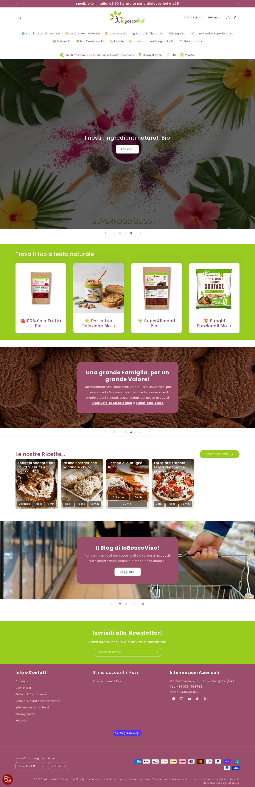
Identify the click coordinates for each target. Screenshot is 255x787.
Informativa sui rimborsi (32, 707)
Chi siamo (22, 681)
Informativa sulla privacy (134, 779)
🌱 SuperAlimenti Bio (156, 323)
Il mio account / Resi (107, 681)
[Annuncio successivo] (238, 3)
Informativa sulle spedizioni (210, 779)
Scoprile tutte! (217, 454)
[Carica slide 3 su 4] (125, 233)
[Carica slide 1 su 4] (114, 233)
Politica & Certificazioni (31, 694)
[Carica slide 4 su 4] (131, 233)
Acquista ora (31, 208)
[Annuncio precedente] (17, 3)
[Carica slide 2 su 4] (120, 233)
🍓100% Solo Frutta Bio (40, 323)
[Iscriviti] (157, 652)
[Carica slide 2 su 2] (125, 603)
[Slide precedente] (105, 233)
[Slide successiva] (140, 233)
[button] (19, 17)
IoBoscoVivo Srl (52, 779)
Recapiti (235, 779)
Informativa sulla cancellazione (221, 782)
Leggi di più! (127, 407)
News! (127, 572)
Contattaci (23, 688)
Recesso (21, 721)
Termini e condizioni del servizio (37, 701)
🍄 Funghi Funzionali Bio (212, 323)
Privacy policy (25, 714)
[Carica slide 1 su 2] (120, 603)
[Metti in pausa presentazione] (150, 233)
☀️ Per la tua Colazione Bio (96, 323)
